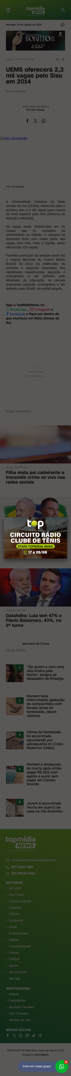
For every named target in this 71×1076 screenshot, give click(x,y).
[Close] (67, 517)
